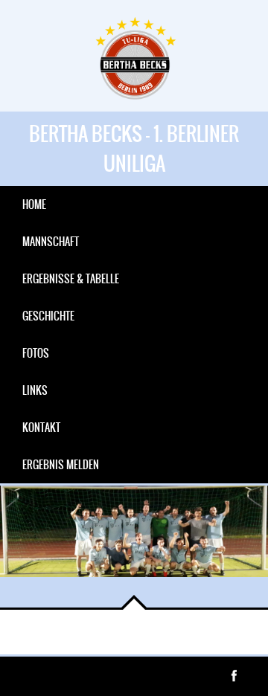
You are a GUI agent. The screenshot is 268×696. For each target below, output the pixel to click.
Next (67, 585)
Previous (22, 585)
